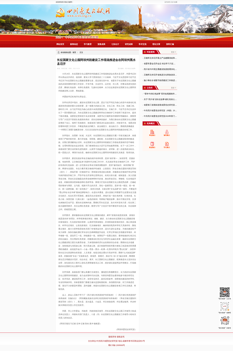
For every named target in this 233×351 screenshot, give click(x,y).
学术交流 (142, 44)
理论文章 (156, 44)
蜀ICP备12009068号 (116, 345)
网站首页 (60, 44)
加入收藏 (174, 2)
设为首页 (167, 2)
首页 (74, 52)
